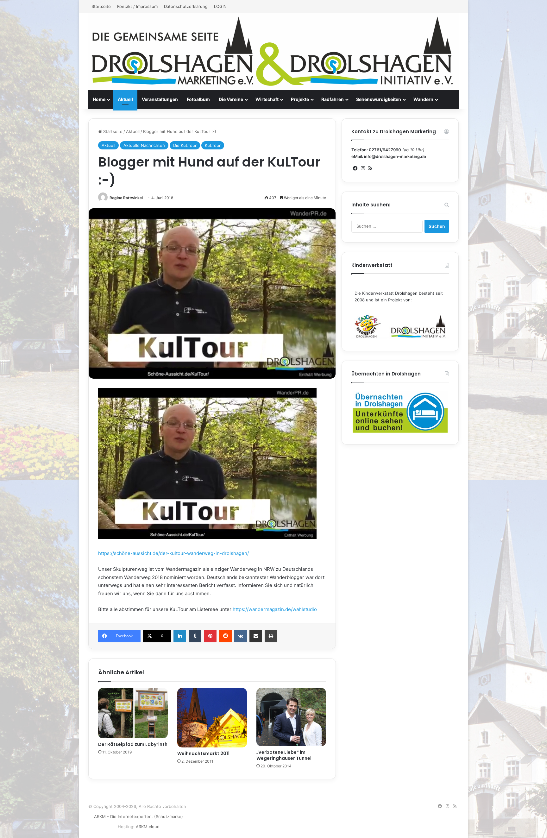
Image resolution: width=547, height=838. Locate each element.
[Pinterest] (210, 636)
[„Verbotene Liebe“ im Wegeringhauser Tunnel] (291, 717)
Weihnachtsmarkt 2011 (203, 753)
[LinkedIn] (179, 636)
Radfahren (332, 99)
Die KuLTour (185, 145)
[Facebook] (355, 168)
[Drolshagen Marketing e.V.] (273, 51)
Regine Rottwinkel (126, 197)
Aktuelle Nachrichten (144, 145)
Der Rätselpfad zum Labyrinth (132, 744)
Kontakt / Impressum (137, 6)
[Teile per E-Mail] (255, 636)
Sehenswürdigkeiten (378, 99)
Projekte (300, 99)
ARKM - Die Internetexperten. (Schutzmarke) (138, 816)
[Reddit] (225, 636)
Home (99, 99)
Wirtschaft (267, 99)
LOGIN (220, 6)
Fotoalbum (198, 99)
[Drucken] (271, 636)
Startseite (101, 6)
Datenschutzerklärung (186, 6)
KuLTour (213, 145)
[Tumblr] (195, 636)
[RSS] (370, 168)
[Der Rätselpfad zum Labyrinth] (133, 713)
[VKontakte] (240, 636)
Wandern (423, 99)
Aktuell (125, 99)
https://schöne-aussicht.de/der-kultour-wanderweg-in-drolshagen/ (173, 553)
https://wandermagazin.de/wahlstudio (274, 609)
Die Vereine (231, 99)
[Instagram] (363, 168)
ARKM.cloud (148, 826)
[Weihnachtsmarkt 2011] (212, 717)
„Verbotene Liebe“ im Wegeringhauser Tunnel (283, 755)
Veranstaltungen (160, 99)
